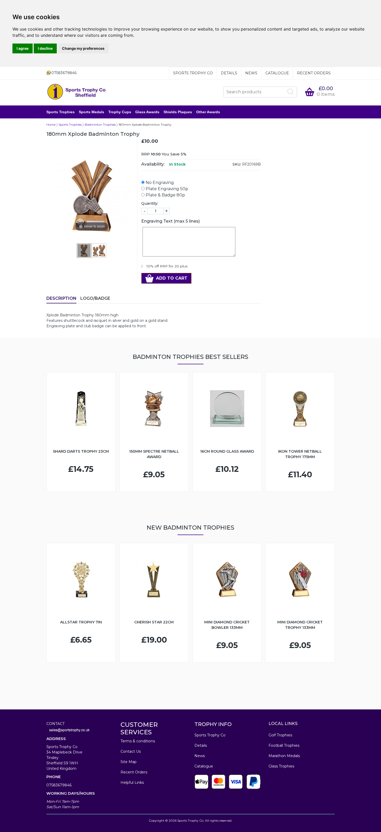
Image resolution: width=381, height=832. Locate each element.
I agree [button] (23, 48)
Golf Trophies (280, 735)
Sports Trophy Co (193, 73)
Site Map (129, 761)
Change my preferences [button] (83, 48)
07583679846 (59, 785)
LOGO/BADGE (95, 298)
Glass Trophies (281, 766)
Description (61, 298)
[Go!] (290, 92)
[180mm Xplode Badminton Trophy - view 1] (84, 250)
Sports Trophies (60, 112)
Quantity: (149, 203)
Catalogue (277, 73)
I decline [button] (45, 48)
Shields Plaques (178, 112)
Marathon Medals (284, 755)
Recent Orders (314, 73)
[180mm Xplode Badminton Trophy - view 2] (99, 250)
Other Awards (208, 112)
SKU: (236, 164)
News (251, 73)
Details (229, 73)
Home (50, 124)
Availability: (153, 164)
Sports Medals (91, 112)
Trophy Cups (119, 112)
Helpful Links (132, 782)
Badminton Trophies (100, 124)
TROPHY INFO (213, 724)
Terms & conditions (138, 741)
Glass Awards (147, 112)
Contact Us (131, 751)
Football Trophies (284, 745)
